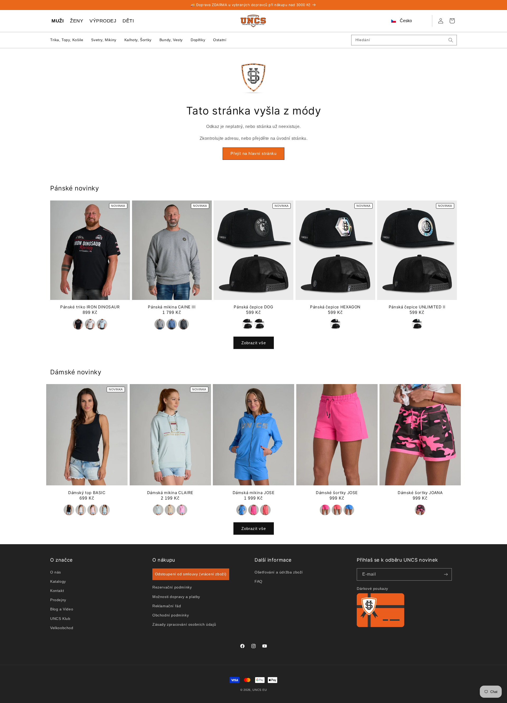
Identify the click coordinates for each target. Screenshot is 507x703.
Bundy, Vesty (171, 40)
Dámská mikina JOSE (254, 492)
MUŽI (57, 20)
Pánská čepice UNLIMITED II (417, 306)
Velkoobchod (61, 627)
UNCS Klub (60, 618)
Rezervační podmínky (172, 587)
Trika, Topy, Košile (66, 40)
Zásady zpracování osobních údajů (184, 624)
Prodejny (58, 600)
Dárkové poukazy (372, 588)
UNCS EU (259, 689)
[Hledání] (451, 40)
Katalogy (58, 581)
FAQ (258, 581)
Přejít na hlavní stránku (253, 153)
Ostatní (219, 40)
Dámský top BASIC (87, 492)
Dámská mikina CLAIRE (170, 492)
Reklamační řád (166, 606)
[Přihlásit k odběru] (446, 574)
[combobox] (404, 40)
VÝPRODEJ (103, 20)
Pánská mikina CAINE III (171, 306)
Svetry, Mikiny (103, 40)
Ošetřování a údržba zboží (279, 572)
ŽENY (76, 20)
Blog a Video (61, 609)
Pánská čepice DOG (253, 306)
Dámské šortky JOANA (420, 492)
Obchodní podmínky (170, 615)
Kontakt (57, 591)
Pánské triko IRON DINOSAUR (90, 306)
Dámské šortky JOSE (337, 492)
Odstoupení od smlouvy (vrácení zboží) (191, 574)
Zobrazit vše (253, 342)
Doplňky (198, 40)
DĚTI (128, 20)
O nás (55, 572)
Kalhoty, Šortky (138, 40)
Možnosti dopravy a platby (176, 596)
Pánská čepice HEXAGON (335, 306)
